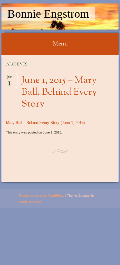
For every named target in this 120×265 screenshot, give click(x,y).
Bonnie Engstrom (48, 13)
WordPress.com (30, 202)
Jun (9, 78)
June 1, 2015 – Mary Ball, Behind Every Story (59, 92)
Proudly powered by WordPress (41, 195)
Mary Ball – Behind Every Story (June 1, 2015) (45, 122)
